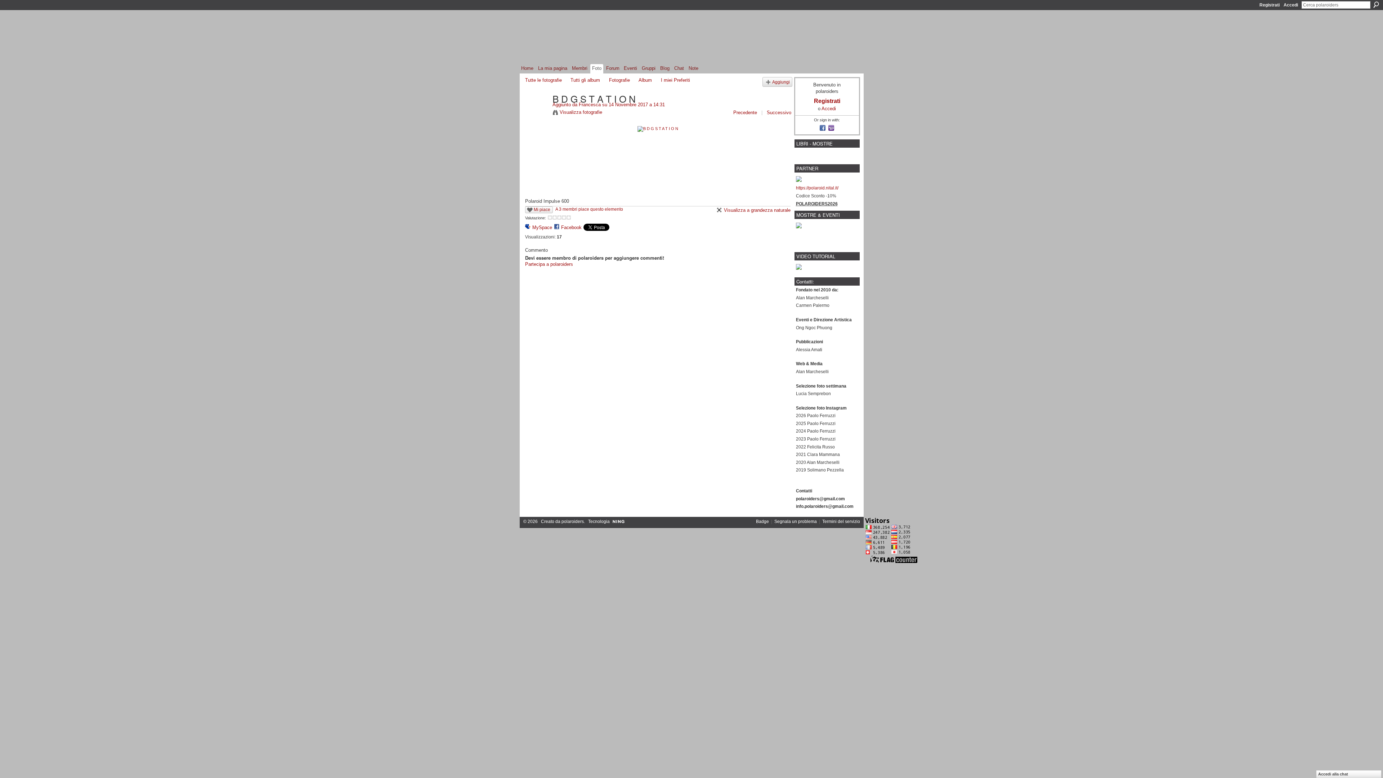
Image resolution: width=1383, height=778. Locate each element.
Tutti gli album (585, 80)
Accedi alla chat (1333, 774)
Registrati (1269, 5)
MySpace (542, 227)
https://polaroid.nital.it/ (817, 188)
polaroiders (572, 521)
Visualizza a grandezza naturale (757, 210)
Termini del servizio (841, 521)
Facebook (571, 227)
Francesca (590, 104)
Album (645, 80)
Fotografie (619, 80)
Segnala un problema (795, 521)
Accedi (1291, 5)
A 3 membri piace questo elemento (589, 209)
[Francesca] (536, 113)
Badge (762, 521)
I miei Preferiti (675, 80)
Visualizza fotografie (581, 112)
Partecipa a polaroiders (549, 264)
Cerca (1376, 4)
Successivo (779, 112)
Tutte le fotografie (543, 80)
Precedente (745, 112)
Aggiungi (781, 82)
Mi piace (542, 209)
